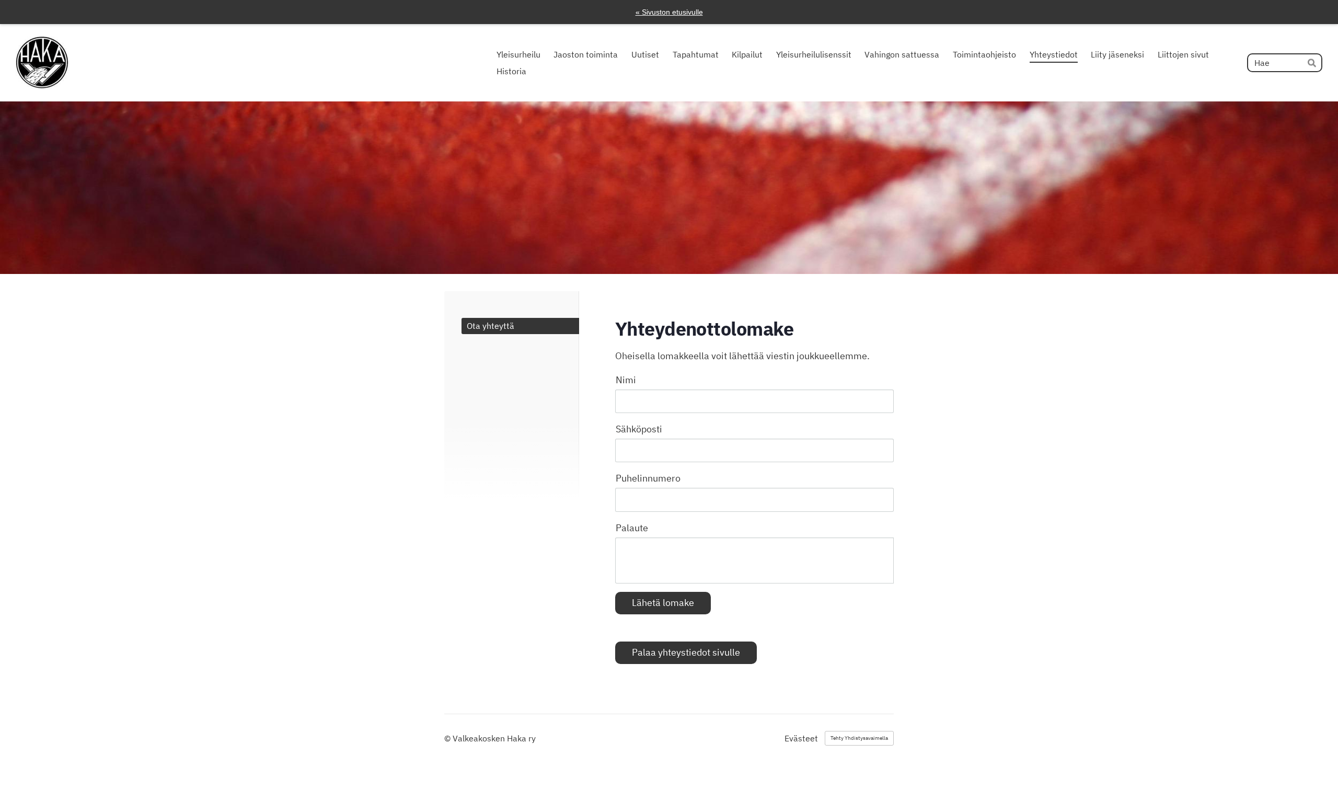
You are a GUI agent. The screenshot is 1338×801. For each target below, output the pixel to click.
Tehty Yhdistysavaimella (859, 738)
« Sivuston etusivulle (669, 12)
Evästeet (801, 738)
